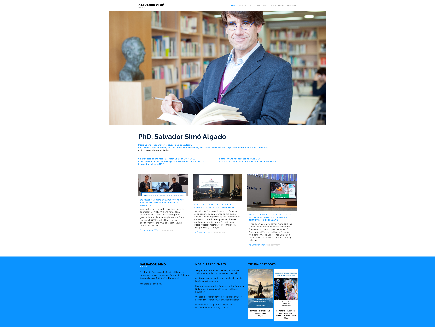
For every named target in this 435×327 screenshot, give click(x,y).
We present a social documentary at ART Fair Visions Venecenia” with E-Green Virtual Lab (162, 202)
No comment (167, 230)
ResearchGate (152, 150)
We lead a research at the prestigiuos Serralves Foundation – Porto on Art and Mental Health (218, 298)
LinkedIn (164, 150)
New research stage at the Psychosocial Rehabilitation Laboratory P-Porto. (214, 306)
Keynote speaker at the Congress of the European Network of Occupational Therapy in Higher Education (271, 217)
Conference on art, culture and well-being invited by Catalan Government (219, 279)
